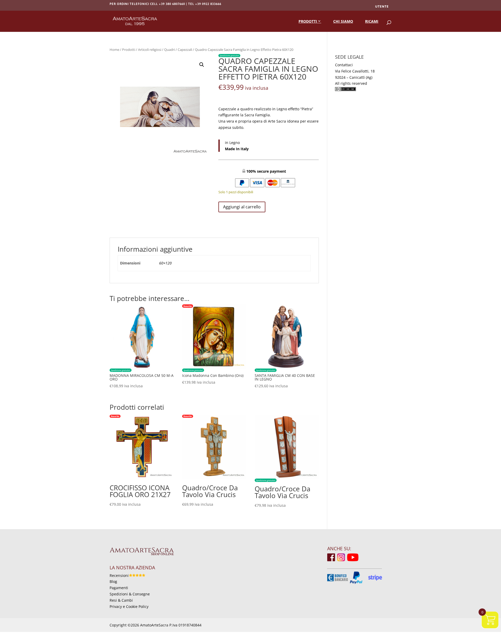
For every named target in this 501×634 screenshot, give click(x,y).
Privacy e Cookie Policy (129, 606)
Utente (382, 6)
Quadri (169, 49)
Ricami (371, 21)
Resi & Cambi (121, 600)
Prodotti (308, 21)
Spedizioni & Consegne (130, 593)
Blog (113, 581)
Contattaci (344, 64)
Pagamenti (119, 587)
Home (114, 49)
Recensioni (119, 575)
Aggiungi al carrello (242, 207)
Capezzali (185, 49)
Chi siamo (343, 21)
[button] (201, 64)
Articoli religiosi (149, 49)
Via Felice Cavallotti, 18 (355, 71)
